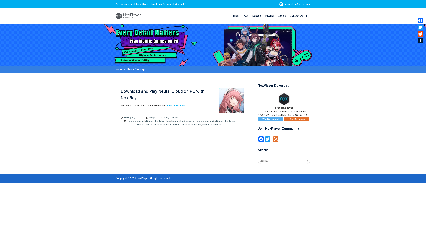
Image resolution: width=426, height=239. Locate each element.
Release (256, 15)
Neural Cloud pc (145, 124)
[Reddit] (420, 34)
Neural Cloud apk (136, 121)
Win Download (270, 118)
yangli (152, 117)
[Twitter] (420, 27)
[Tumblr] (420, 40)
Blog (236, 15)
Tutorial (269, 15)
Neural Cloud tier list (213, 124)
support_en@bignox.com (297, 4)
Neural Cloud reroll (191, 124)
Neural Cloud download (158, 121)
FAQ (245, 15)
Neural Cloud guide (205, 121)
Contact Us (296, 15)
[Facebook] (420, 20)
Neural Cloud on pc (226, 121)
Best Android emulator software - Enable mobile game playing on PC (151, 4)
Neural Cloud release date (167, 124)
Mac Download (297, 118)
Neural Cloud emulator (183, 121)
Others (282, 15)
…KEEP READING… (176, 105)
